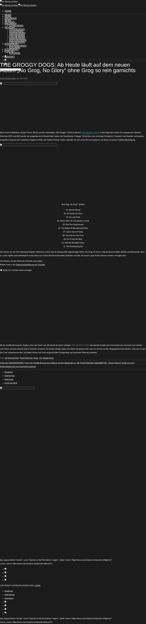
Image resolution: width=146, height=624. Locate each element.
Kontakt (10, 56)
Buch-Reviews (17, 45)
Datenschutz (10, 376)
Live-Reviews (17, 42)
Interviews (11, 49)
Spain (36, 358)
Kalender (11, 23)
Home (8, 11)
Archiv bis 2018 (11, 383)
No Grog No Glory (12, 358)
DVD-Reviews (17, 34)
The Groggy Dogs (46, 358)
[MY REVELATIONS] (18, 5)
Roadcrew (9, 372)
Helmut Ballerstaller (8, 78)
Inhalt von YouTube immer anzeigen (17, 270)
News (8, 20)
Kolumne (14, 53)
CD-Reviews (16, 31)
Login (37, 586)
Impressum (9, 379)
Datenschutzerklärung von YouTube (30, 265)
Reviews (10, 27)
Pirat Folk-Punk (26, 358)
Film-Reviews (17, 38)
